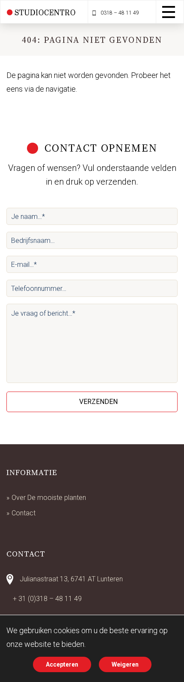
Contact (24, 513)
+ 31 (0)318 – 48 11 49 (47, 599)
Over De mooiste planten (49, 498)
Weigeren (125, 664)
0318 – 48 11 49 (119, 13)
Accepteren (62, 664)
